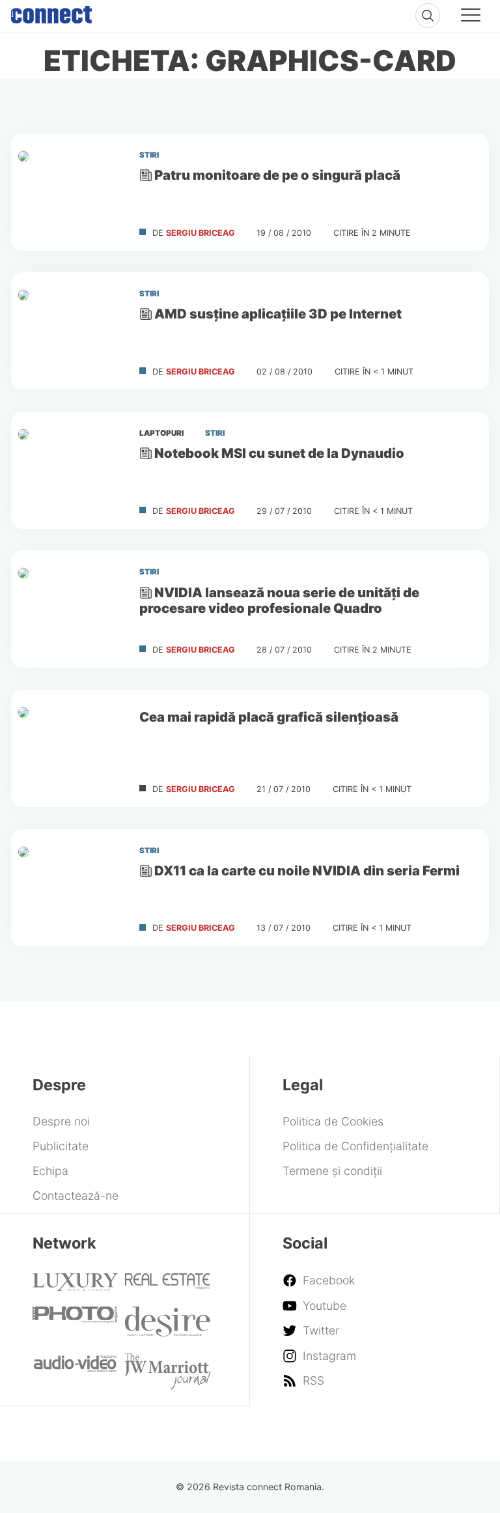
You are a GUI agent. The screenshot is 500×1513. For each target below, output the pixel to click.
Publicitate (61, 1146)
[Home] (51, 11)
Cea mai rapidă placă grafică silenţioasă (268, 717)
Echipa (50, 1171)
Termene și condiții (332, 1171)
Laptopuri (161, 433)
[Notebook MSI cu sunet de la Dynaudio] (70, 470)
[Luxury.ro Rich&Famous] (75, 1287)
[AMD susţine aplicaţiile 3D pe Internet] (70, 331)
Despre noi (61, 1121)
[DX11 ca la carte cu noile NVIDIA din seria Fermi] (70, 888)
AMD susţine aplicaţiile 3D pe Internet (278, 314)
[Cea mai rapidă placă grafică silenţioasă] (70, 748)
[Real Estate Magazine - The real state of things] (167, 1285)
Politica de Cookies (333, 1121)
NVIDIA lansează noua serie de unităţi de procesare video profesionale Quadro (279, 600)
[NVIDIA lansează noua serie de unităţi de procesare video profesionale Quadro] (70, 609)
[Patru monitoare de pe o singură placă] (70, 192)
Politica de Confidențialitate (355, 1146)
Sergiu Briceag (200, 233)
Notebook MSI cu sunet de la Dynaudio (279, 453)
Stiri (149, 155)
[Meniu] (470, 16)
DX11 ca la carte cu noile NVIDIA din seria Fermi (307, 870)
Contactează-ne (75, 1195)
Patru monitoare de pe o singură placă (277, 175)
